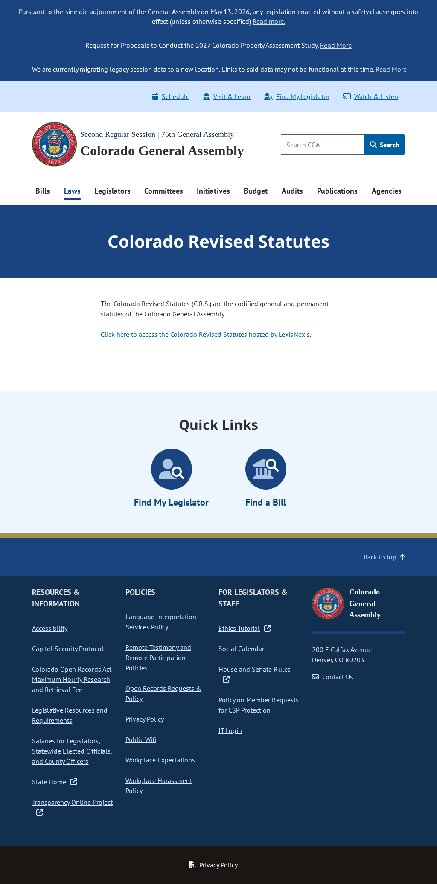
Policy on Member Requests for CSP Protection (258, 705)
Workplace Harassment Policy (158, 785)
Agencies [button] (387, 191)
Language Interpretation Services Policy (161, 621)
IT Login (230, 730)
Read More (335, 45)
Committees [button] (163, 191)
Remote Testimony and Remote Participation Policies (158, 657)
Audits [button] (292, 191)
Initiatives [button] (213, 191)
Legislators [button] (112, 191)
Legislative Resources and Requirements (70, 715)
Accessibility (49, 628)
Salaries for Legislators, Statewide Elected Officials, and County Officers (72, 750)
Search (388, 144)
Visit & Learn (232, 96)
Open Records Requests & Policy (163, 693)
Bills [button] (42, 191)
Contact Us (337, 676)
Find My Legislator (302, 96)
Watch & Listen (376, 96)
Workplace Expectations (160, 760)
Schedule (175, 96)
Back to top (380, 557)
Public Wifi (140, 739)
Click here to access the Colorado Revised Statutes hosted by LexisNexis (205, 334)
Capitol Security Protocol (68, 648)
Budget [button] (256, 191)
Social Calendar (241, 648)
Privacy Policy (144, 719)
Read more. (269, 21)
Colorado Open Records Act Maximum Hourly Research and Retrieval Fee (71, 679)
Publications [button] (337, 191)
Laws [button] (72, 191)
